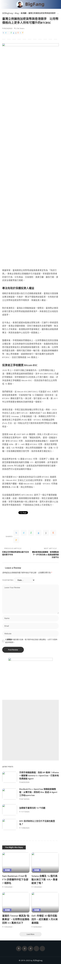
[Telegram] (42, 948)
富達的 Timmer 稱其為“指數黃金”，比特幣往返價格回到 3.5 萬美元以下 (15, 919)
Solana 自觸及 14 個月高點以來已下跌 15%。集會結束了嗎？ (45, 879)
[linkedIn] (13, 32)
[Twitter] (6, 32)
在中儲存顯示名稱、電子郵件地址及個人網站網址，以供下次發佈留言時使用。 (31, 640)
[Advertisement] (30, 730)
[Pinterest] (8, 32)
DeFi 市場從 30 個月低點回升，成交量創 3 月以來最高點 (45, 919)
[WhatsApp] (11, 32)
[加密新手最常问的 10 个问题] (9, 809)
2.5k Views (20, 28)
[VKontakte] (20, 32)
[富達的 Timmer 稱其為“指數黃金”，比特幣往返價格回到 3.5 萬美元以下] (15, 902)
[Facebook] (3, 32)
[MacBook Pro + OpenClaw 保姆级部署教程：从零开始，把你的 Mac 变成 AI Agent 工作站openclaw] (9, 794)
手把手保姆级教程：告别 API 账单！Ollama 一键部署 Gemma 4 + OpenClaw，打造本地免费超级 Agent (39, 775)
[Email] (22, 32)
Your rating (7, 580)
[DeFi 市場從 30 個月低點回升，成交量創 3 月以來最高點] (45, 902)
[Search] (56, 4)
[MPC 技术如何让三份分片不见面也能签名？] (9, 824)
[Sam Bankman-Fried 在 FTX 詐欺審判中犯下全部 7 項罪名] (15, 862)
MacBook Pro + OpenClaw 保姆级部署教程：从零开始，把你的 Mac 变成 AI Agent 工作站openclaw (38, 792)
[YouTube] (36, 948)
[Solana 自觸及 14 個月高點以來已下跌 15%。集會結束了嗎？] (45, 862)
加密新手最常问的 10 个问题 (32, 807)
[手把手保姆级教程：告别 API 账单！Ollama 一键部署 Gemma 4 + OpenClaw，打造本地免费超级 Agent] (9, 777)
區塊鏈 (7, 870)
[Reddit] (18, 32)
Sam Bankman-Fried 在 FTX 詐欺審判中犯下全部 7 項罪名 (15, 879)
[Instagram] (30, 948)
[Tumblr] (16, 32)
